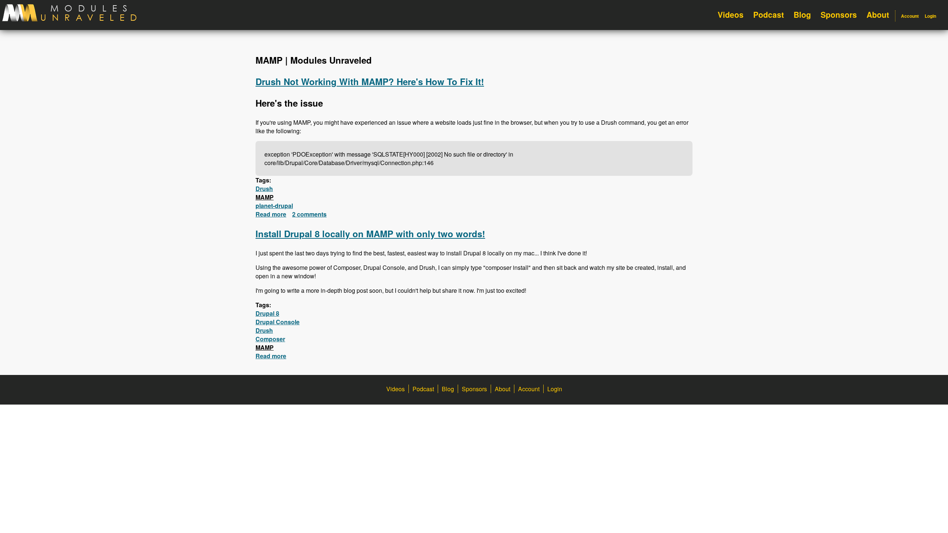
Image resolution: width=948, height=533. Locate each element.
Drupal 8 (267, 313)
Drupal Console (278, 322)
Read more (271, 214)
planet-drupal (274, 205)
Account (910, 16)
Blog (802, 14)
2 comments (309, 214)
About (878, 14)
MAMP (265, 197)
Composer (270, 339)
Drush (264, 188)
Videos (731, 14)
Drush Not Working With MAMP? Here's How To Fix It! (370, 81)
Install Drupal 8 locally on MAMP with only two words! (370, 233)
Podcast (768, 14)
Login (930, 16)
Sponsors (839, 14)
